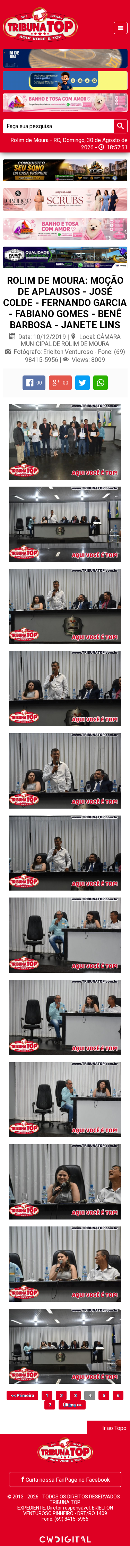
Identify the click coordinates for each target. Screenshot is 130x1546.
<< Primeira (22, 1395)
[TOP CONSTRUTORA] (65, 170)
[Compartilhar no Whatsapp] (100, 382)
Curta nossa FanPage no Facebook (68, 1480)
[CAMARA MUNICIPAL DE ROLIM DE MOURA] (65, 80)
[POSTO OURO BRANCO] (65, 257)
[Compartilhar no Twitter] (82, 382)
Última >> (72, 1404)
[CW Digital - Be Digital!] (65, 1539)
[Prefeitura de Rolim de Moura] (65, 58)
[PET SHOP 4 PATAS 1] (65, 102)
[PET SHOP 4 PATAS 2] (65, 229)
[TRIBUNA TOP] (40, 24)
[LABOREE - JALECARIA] (65, 199)
